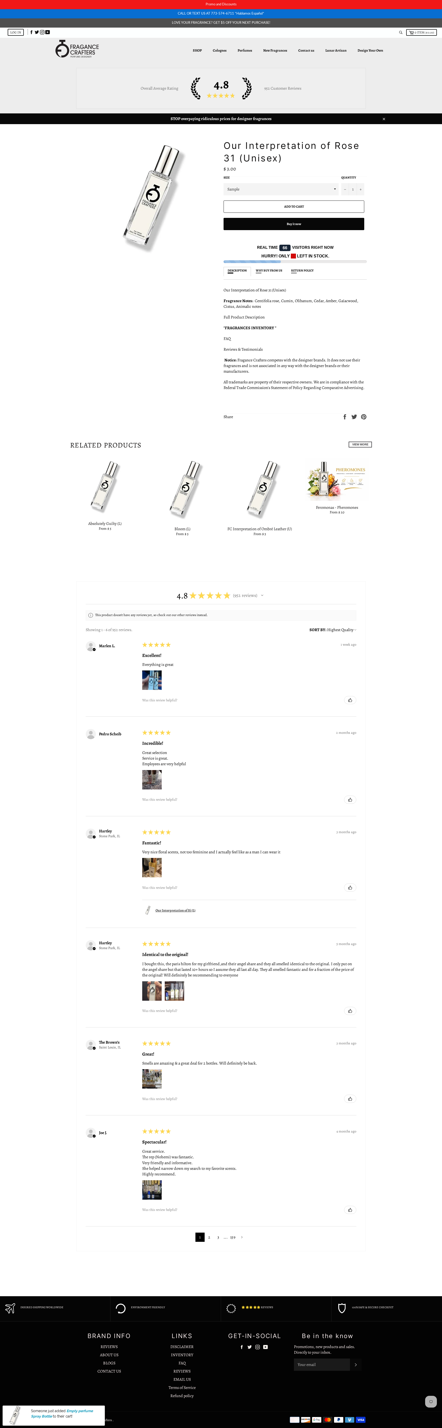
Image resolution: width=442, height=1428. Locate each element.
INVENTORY (182, 1355)
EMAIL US (182, 1379)
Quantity (348, 177)
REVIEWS (109, 1347)
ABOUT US (109, 1355)
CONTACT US (109, 1371)
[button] (262, 595)
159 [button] (232, 1237)
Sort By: (318, 630)
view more (360, 444)
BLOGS (109, 1363)
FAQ (227, 338)
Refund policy (182, 1396)
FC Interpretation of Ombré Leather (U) (259, 529)
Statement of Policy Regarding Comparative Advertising (317, 388)
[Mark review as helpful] (350, 700)
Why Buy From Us (269, 270)
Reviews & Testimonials (244, 349)
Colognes (220, 50)
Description (237, 270)
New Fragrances (275, 50)
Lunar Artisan (336, 50)
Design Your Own (370, 50)
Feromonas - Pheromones (337, 507)
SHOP (197, 50)
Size (227, 177)
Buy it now (294, 224)
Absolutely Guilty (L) (104, 523)
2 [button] (209, 1237)
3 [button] (218, 1237)
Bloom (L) (182, 529)
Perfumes (245, 50)
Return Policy (302, 270)
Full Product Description (245, 317)
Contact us (306, 50)
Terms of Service (182, 1387)
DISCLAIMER (182, 1347)
